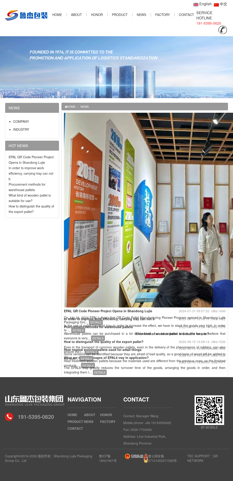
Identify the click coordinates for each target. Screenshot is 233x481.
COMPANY (21, 121)
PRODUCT (120, 14)
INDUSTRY (21, 129)
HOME (57, 14)
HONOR (97, 14)
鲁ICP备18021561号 (108, 458)
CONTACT (186, 14)
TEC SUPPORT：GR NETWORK (202, 458)
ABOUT (76, 14)
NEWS (141, 14)
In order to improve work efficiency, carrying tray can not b (31, 173)
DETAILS (95, 322)
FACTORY (162, 14)
